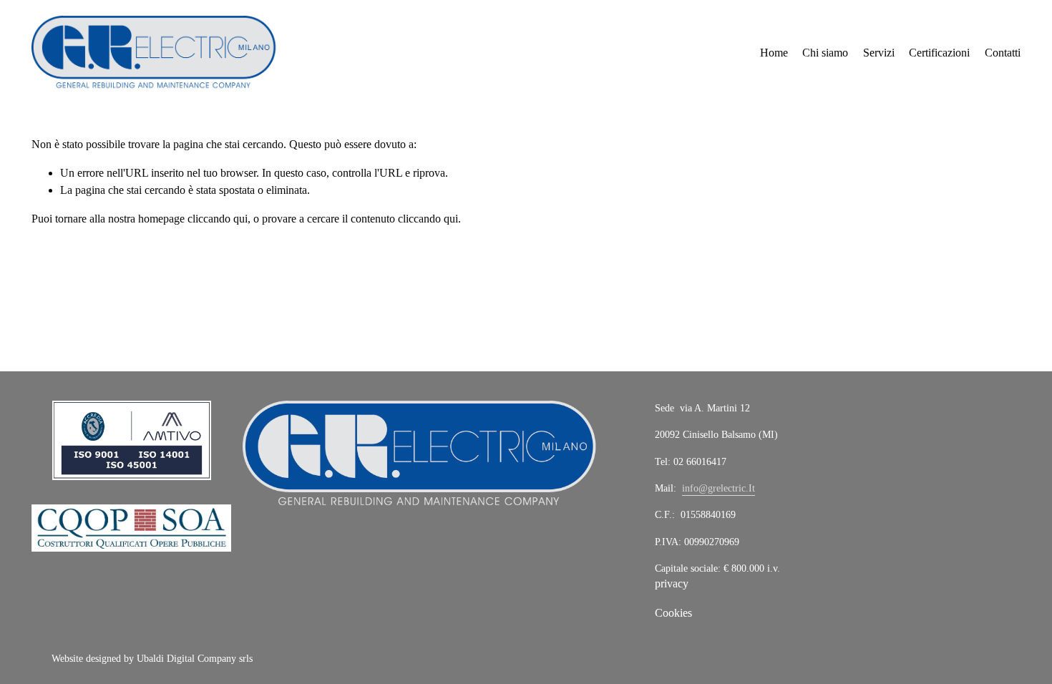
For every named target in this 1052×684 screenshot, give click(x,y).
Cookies (673, 613)
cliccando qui (217, 218)
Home (774, 53)
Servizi (879, 53)
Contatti (1003, 53)
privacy (671, 583)
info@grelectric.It (718, 488)
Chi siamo (825, 53)
